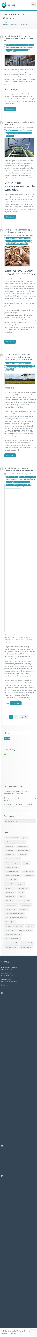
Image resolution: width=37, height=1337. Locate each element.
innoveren (10, 888)
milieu (28, 366)
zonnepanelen (26, 947)
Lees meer (10, 109)
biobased (9, 846)
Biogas (22, 238)
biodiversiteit (22, 846)
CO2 (15, 44)
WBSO (30, 926)
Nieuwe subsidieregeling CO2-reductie (19, 804)
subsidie (16, 50)
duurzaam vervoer (12, 859)
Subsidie (14, 51)
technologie (24, 50)
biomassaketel (23, 850)
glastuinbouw (22, 47)
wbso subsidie (27, 943)
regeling (23, 909)
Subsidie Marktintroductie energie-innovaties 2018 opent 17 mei (19, 38)
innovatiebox (11, 880)
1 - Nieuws (9, 44)
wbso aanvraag (25, 930)
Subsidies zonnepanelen (14, 926)
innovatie (30, 47)
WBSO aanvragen (12, 938)
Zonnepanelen (25, 484)
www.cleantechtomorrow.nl (13, 315)
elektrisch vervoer (12, 867)
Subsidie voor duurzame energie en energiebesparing (18, 469)
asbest (9, 842)
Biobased (16, 238)
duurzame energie (23, 44)
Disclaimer (4, 985)
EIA (26, 863)
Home (5, 22)
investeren (23, 888)
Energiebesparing (12, 871)
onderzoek (27, 482)
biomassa (9, 850)
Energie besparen (11, 47)
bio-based (20, 842)
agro (25, 837)
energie (31, 44)
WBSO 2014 (10, 930)
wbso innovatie (11, 943)
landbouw (7, 51)
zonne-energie (11, 947)
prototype (10, 896)
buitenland (10, 854)
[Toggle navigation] (33, 4)
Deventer (22, 854)
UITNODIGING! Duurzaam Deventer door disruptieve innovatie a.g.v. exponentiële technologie (18, 358)
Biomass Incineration (25, 476)
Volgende (23, 717)
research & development (14, 913)
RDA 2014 (9, 901)
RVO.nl (13, 104)
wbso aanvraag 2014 (13, 934)
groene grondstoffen (12, 366)
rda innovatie (11, 905)
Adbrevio (14, 1333)
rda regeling (25, 905)
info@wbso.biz (7, 973)
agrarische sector (12, 837)
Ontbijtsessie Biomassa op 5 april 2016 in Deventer (18, 231)
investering (9, 50)
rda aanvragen (23, 901)
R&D (21, 896)
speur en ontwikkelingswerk (15, 917)
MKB (24, 133)
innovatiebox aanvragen (14, 884)
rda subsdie (10, 909)
